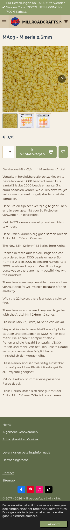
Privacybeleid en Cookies (20, 439)
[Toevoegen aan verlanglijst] (63, 152)
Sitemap (9, 480)
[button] (10, 121)
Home (7, 425)
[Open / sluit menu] (4, 21)
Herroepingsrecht (15, 460)
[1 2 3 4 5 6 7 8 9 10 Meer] (8, 152)
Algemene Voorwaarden (20, 432)
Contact (8, 473)
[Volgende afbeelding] (62, 79)
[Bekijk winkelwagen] (65, 21)
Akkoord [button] (54, 524)
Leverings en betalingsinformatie (26, 452)
